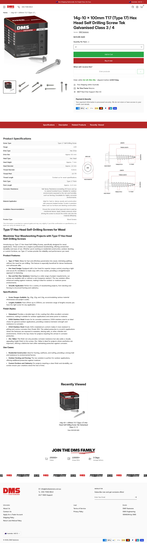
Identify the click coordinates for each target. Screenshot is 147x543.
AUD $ (137, 2)
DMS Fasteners (84, 32)
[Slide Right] (104, 2)
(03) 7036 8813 (47, 492)
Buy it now (108, 61)
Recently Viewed (97, 125)
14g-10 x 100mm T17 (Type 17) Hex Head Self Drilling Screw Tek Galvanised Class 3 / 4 (73, 425)
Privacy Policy (78, 512)
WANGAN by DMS (129, 515)
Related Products (79, 125)
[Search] (133, 7)
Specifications (49, 125)
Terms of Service (80, 508)
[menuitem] (38, 508)
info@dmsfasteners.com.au (51, 489)
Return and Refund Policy (12, 521)
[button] (133, 7)
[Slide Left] (43, 2)
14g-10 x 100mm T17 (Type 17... (23, 13)
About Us (6, 508)
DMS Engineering (129, 512)
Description (63, 125)
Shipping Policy (8, 517)
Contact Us (7, 512)
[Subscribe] (135, 497)
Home (5, 13)
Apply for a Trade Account (13, 515)
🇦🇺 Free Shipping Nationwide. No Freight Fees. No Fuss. (73, 2)
